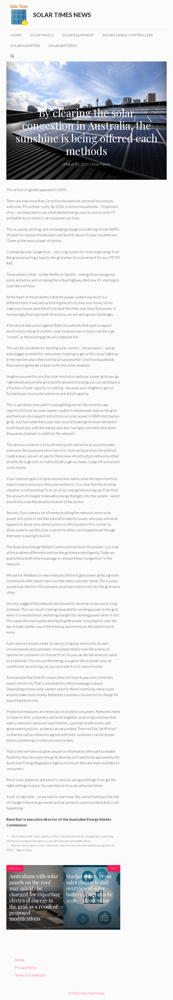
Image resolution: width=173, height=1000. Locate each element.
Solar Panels (42, 35)
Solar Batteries (63, 46)
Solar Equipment (78, 35)
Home (16, 35)
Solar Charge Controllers (127, 35)
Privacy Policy (26, 967)
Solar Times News (62, 14)
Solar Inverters (25, 46)
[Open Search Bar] (12, 56)
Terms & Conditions (30, 975)
